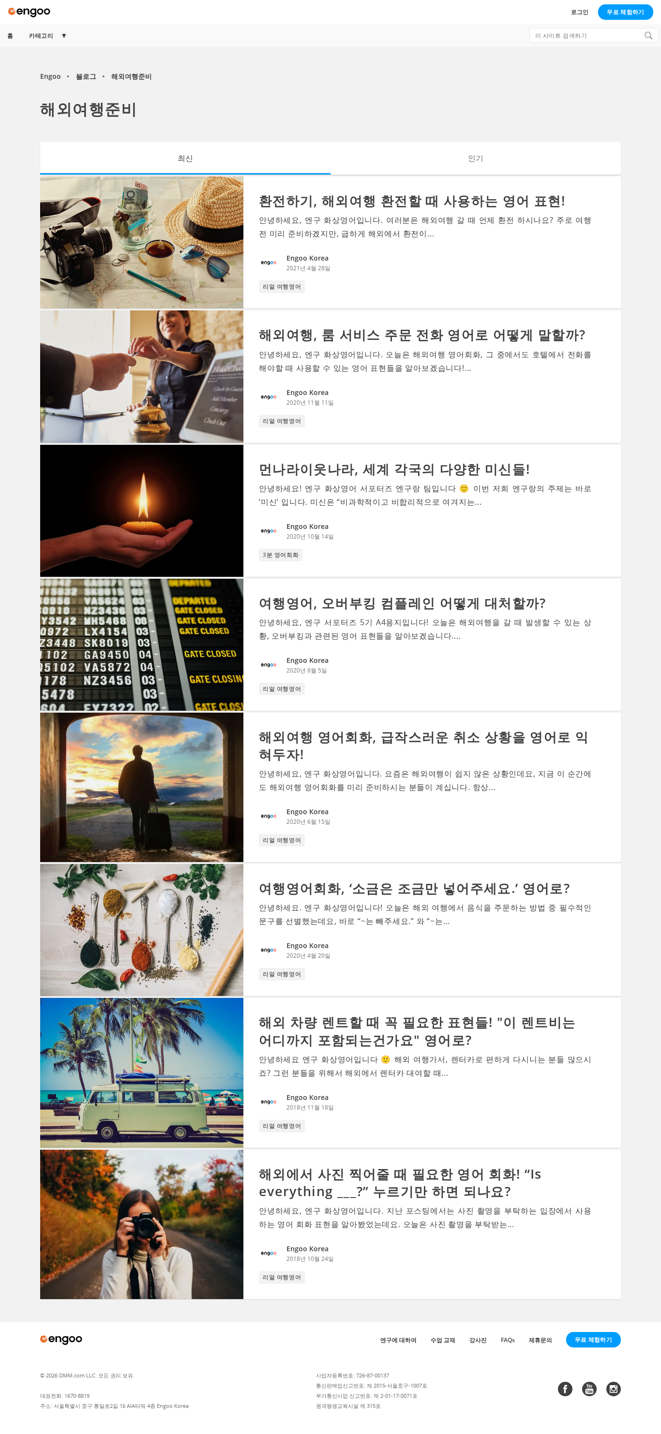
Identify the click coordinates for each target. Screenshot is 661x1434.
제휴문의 (540, 1340)
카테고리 (41, 35)
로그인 (579, 12)
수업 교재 (443, 1340)
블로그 (86, 76)
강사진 (478, 1340)
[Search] (648, 35)
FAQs (508, 1340)
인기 (475, 158)
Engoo (50, 76)
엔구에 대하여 (398, 1340)
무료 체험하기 (625, 12)
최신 (185, 158)
